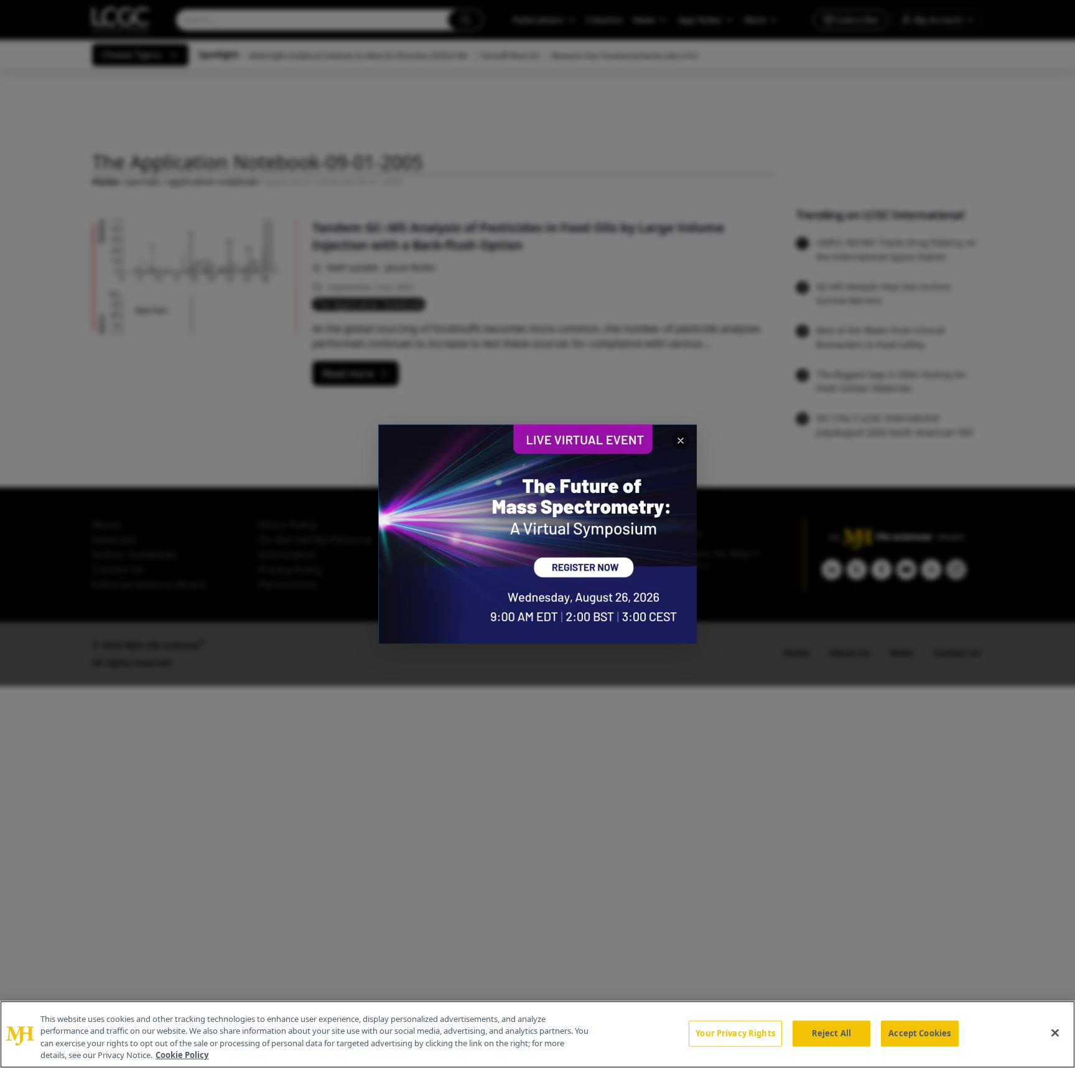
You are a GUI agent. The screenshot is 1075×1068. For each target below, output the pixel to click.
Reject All (831, 1033)
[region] (537, 1034)
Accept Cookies (919, 1033)
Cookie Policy (182, 1055)
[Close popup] (680, 440)
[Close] (1055, 1032)
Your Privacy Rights (735, 1033)
